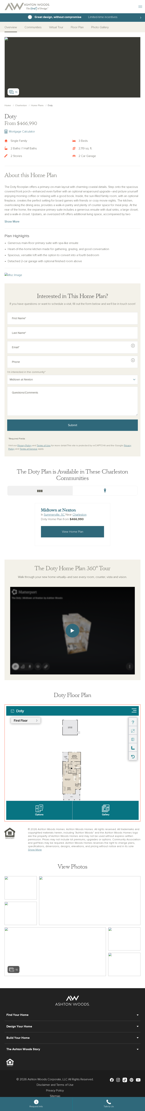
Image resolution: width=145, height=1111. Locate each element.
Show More (12, 221)
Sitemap (55, 1096)
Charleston (21, 105)
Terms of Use (44, 446)
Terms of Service (28, 449)
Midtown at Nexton (58, 510)
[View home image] (21, 887)
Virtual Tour (56, 27)
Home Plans (37, 105)
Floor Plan (77, 27)
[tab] (39, 491)
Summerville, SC (54, 514)
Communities (33, 27)
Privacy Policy (24, 446)
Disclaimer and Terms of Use (55, 1084)
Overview (11, 27)
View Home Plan (72, 531)
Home (8, 105)
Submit (72, 425)
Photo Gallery (100, 27)
